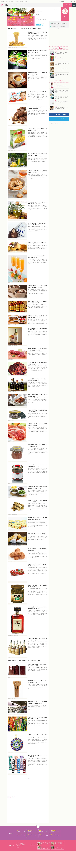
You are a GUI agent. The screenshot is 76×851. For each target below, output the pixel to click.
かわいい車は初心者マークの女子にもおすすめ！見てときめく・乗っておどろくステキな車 (61, 97)
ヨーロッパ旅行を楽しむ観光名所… (41, 19)
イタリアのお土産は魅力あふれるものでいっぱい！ (20, 1)
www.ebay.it (11, 677)
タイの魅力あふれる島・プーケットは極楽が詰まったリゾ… (59, 26)
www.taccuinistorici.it (13, 239)
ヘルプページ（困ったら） (21, 844)
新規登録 (62, 1)
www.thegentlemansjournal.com (14, 88)
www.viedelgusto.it (12, 298)
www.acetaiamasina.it (13, 391)
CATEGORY (18, 4)
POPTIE (2, 1)
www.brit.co (11, 282)
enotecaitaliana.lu (12, 441)
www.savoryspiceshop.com (13, 514)
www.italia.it (11, 731)
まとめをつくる (67, 4)
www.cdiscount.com (12, 698)
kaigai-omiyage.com (13, 657)
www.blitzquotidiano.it (13, 252)
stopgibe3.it (11, 359)
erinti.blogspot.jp (12, 125)
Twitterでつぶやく (59, 119)
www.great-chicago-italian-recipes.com (15, 545)
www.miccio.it (12, 497)
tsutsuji (55, 8)
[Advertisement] (17, 787)
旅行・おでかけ (7, 1)
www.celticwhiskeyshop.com (14, 635)
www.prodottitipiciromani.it (13, 345)
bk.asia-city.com (12, 312)
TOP (12, 4)
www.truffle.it (12, 420)
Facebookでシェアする (59, 114)
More (65, 16)
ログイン (59, 1)
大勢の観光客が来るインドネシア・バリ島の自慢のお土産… (59, 23)
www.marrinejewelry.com (13, 752)
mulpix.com (11, 69)
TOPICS (24, 4)
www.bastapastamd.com (13, 47)
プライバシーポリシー (20, 845)
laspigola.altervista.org (13, 461)
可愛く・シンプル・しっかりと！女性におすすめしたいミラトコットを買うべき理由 (61, 91)
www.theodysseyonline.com (14, 324)
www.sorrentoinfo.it (12, 167)
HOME (18, 841)
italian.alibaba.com (12, 150)
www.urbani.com (12, 483)
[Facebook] (74, 1)
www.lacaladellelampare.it (13, 375)
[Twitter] (71, 1)
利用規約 (18, 847)
